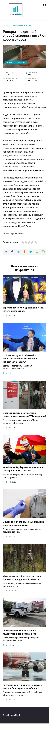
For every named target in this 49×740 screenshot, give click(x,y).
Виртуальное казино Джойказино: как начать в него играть (23, 309)
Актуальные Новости (16, 62)
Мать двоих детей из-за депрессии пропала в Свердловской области (22, 578)
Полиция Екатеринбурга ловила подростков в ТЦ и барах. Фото (19, 632)
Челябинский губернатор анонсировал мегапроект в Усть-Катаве (23, 469)
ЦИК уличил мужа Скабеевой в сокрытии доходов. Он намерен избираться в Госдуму (20, 358)
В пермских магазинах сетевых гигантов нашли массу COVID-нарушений (24, 415)
